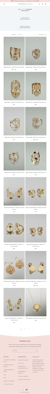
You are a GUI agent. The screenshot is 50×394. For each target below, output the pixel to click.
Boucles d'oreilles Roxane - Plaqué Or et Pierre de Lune (36, 245)
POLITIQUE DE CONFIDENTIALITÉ (23, 367)
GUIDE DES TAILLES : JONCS (9, 370)
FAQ (5, 374)
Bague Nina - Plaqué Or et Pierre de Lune (14, 137)
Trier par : (14, 34)
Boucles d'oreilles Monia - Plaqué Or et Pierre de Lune (14, 282)
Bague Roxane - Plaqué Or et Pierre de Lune (36, 67)
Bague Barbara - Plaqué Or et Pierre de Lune (36, 172)
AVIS (5, 377)
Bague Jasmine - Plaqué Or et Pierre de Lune (14, 67)
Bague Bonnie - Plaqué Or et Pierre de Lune (14, 172)
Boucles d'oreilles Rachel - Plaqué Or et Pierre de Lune (35, 208)
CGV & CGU (21, 363)
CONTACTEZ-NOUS (8, 384)
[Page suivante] (28, 328)
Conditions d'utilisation (23, 376)
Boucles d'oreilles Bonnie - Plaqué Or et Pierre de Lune (14, 319)
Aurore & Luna (26, 392)
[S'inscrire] (36, 350)
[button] (4, 4)
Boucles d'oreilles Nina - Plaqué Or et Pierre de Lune (14, 208)
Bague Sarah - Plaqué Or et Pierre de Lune (14, 102)
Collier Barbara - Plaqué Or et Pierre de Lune (36, 318)
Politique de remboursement (24, 379)
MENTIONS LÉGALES (23, 360)
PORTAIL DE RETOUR (9, 381)
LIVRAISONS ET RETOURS (22, 372)
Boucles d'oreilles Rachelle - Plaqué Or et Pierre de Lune (14, 245)
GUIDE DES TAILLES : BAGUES (9, 365)
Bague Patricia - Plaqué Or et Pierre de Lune (36, 102)
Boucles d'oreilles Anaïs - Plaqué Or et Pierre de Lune (36, 282)
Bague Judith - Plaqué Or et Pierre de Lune (36, 137)
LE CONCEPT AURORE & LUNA (10, 360)
